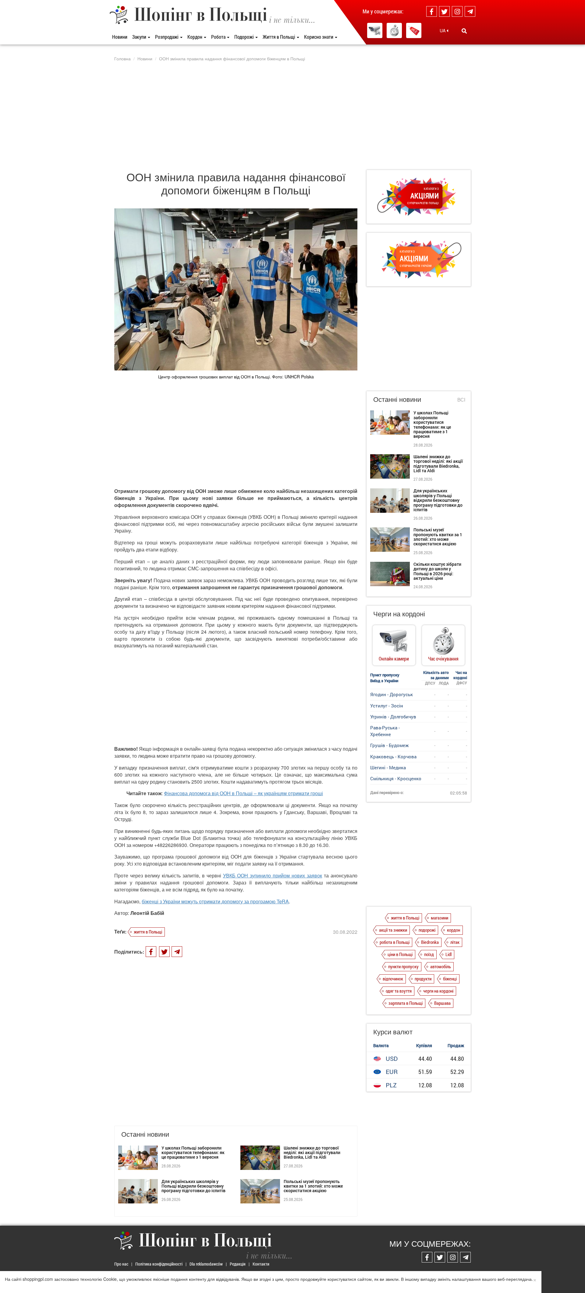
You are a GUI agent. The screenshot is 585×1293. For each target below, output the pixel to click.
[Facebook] (431, 11)
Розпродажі (167, 37)
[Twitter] (444, 11)
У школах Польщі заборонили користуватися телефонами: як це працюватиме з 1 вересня (193, 1152)
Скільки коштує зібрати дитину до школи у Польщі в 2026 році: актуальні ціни (437, 571)
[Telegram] (470, 11)
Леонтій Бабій (147, 912)
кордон (453, 930)
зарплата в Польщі (405, 1003)
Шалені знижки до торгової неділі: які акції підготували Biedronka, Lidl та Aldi (312, 1152)
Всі (461, 399)
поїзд (429, 954)
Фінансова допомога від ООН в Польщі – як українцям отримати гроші (243, 793)
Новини (119, 37)
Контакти (261, 1264)
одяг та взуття (399, 991)
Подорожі (244, 37)
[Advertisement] (292, 115)
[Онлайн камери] (374, 30)
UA (443, 30)
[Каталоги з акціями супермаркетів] (413, 30)
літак (454, 942)
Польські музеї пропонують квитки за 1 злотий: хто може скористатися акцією (313, 1186)
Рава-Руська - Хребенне (385, 730)
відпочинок (393, 979)
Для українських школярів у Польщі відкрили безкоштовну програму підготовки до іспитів (193, 1186)
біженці (450, 979)
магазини (439, 918)
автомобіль (440, 966)
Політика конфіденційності (159, 1264)
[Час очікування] (394, 30)
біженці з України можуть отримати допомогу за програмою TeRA (215, 901)
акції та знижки (393, 930)
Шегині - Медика (388, 767)
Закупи (139, 37)
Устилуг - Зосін (386, 706)
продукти (423, 979)
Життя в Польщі (279, 37)
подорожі (427, 930)
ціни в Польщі (400, 954)
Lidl (448, 954)
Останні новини (397, 399)
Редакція (238, 1264)
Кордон (195, 37)
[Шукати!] (464, 31)
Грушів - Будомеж (389, 745)
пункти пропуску (403, 966)
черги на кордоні (438, 991)
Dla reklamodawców (206, 1264)
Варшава (442, 1003)
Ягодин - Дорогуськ (391, 694)
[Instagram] (457, 11)
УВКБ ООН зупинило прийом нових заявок (272, 875)
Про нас (121, 1264)
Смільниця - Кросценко (395, 778)
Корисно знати (319, 37)
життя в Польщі (148, 932)
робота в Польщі (395, 942)
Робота (218, 37)
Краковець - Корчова (393, 756)
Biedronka (430, 942)
